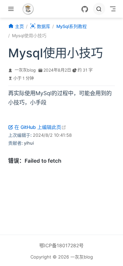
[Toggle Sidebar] (12, 8)
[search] (99, 9)
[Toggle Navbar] (113, 8)
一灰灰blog (25, 70)
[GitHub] (84, 9)
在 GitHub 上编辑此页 (40, 127)
